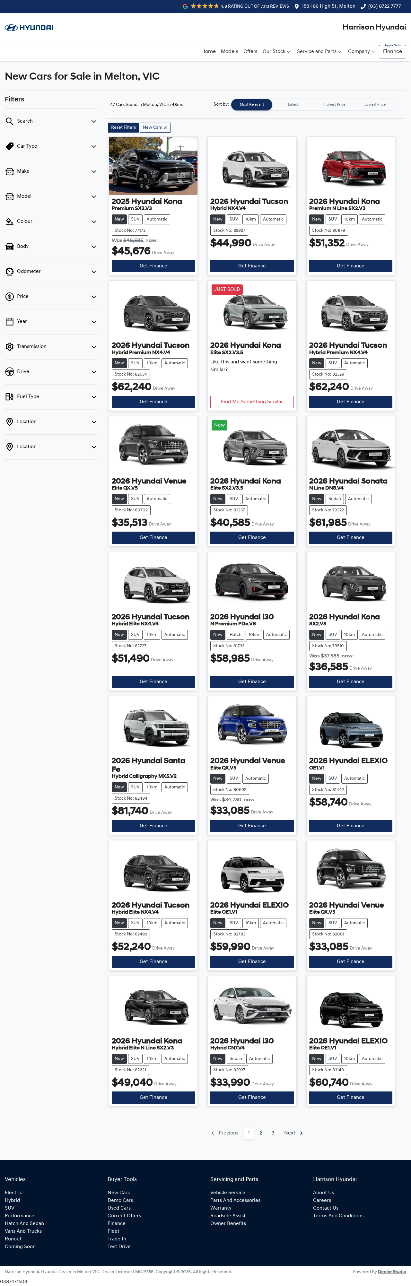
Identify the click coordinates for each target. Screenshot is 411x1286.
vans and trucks (23, 1231)
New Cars (119, 1192)
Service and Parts (317, 51)
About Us (323, 1192)
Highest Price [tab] (334, 105)
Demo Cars (120, 1200)
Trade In (117, 1239)
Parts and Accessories (235, 1200)
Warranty (221, 1208)
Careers (322, 1200)
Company (359, 51)
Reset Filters (123, 127)
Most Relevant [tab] (252, 105)
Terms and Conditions (338, 1216)
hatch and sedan (24, 1223)
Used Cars (119, 1208)
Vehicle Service (227, 1192)
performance (19, 1216)
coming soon (20, 1246)
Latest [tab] (293, 105)
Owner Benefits (228, 1223)
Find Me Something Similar (252, 401)
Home (208, 51)
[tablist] (313, 105)
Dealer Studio (392, 1272)
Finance (392, 51)
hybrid (12, 1200)
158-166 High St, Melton (328, 6)
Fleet (113, 1231)
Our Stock (274, 51)
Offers (250, 51)
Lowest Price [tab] (375, 105)
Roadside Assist (228, 1216)
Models (229, 51)
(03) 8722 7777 (384, 6)
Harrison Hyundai (374, 27)
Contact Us (325, 1208)
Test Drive (119, 1246)
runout (13, 1239)
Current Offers (124, 1216)
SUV (9, 1208)
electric (13, 1192)
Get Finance (153, 266)
